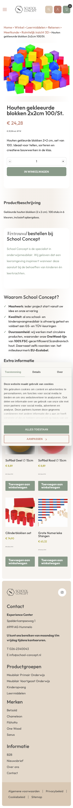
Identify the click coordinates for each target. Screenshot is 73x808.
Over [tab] (60, 371)
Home (8, 27)
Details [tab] (36, 371)
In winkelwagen (36, 171)
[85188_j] (36, 69)
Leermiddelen (35, 27)
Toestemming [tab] (13, 371)
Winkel (19, 27)
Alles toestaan (36, 429)
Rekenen (54, 27)
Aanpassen (35, 439)
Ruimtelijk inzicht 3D (35, 32)
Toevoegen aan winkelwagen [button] (19, 485)
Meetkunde (11, 32)
